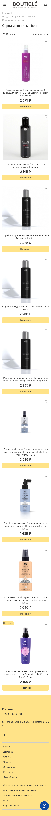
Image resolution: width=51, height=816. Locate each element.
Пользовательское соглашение (19, 790)
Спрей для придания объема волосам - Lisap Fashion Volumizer (25, 237)
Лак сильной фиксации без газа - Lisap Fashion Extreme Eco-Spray (26, 165)
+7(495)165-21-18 (12, 714)
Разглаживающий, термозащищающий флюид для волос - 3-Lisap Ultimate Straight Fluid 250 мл (25, 93)
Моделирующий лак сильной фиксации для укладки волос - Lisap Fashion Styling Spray (25, 379)
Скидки (7, 761)
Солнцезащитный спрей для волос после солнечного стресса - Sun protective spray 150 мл (25, 600)
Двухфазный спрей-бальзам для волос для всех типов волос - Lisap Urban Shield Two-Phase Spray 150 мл (25, 452)
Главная (6, 13)
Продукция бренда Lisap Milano (18, 16)
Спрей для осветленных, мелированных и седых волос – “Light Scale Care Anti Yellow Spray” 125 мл (25, 674)
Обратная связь (11, 805)
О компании (9, 767)
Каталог (7, 746)
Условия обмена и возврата (17, 795)
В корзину (25, 106)
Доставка (8, 751)
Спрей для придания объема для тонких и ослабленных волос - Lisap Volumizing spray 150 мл (25, 526)
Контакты (8, 772)
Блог (5, 800)
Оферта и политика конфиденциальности (24, 785)
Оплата (7, 756)
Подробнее (25, 687)
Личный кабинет (11, 777)
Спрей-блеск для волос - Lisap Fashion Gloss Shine (25, 308)
